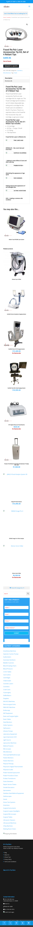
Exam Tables (7, 719)
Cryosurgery (7, 692)
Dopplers (6, 698)
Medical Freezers (8, 746)
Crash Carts (6, 689)
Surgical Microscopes (9, 814)
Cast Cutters (7, 675)
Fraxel (15, 73)
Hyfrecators (6, 728)
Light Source (7, 740)
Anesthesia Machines (9, 651)
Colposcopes (7, 681)
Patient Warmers (8, 761)
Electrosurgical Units (9, 704)
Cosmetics (9, 17)
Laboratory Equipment (10, 734)
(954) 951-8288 (21, 1)
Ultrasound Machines (9, 823)
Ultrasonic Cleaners (9, 820)
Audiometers (7, 657)
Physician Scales (8, 769)
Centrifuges (6, 678)
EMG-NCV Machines (9, 707)
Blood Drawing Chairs (9, 666)
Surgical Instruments (9, 808)
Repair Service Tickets (9, 784)
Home (4, 17)
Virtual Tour (7, 857)
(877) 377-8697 (12, 1)
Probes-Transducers (9, 778)
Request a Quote (11, 66)
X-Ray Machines (8, 826)
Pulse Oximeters (8, 781)
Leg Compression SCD (10, 737)
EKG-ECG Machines (9, 701)
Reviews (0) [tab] (8, 81)
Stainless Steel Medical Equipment (13, 793)
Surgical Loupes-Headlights (11, 811)
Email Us (7, 903)
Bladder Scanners (8, 663)
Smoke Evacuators (8, 787)
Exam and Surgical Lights (10, 716)
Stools (5, 799)
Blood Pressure (8, 669)
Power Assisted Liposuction (11, 772)
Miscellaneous (7, 73)
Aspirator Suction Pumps (10, 654)
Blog (5, 852)
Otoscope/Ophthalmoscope (11, 755)
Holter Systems (7, 725)
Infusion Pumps (8, 731)
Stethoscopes (7, 796)
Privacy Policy (8, 859)
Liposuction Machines (9, 743)
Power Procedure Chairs (10, 775)
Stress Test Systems (9, 802)
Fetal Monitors (7, 722)
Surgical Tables (7, 817)
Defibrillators (7, 695)
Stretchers (6, 805)
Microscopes (7, 749)
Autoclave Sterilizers (9, 660)
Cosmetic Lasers (8, 684)
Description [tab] (8, 78)
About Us (6, 855)
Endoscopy (6, 710)
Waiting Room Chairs (9, 829)
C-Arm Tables (7, 672)
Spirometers (7, 790)
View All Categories (17, 588)
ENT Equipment (8, 713)
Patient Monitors (8, 758)
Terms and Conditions (10, 861)
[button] (27, 24)
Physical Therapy (8, 764)
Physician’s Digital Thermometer (13, 767)
